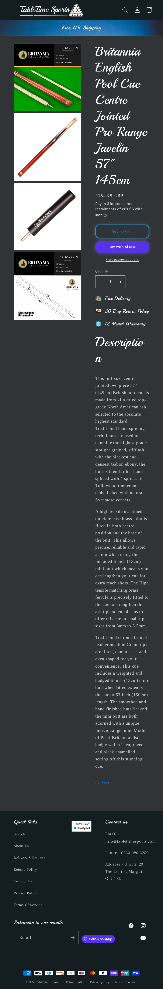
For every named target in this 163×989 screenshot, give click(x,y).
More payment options (122, 259)
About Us (21, 846)
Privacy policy (100, 982)
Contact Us (23, 881)
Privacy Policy (25, 893)
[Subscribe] (72, 937)
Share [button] (106, 782)
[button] (12, 10)
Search (19, 834)
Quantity (102, 271)
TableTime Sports (48, 982)
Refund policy (75, 982)
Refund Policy (25, 869)
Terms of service (126, 982)
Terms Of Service (28, 905)
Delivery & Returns (29, 858)
